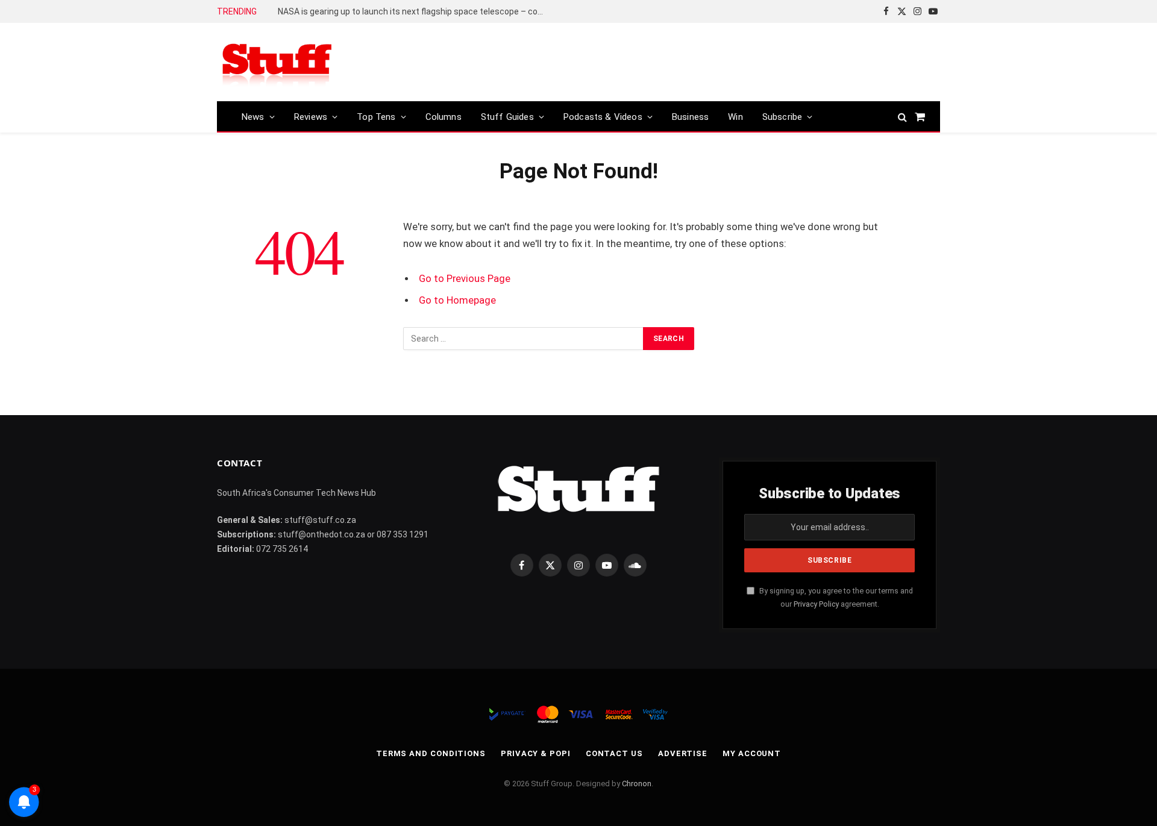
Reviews (310, 116)
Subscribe (782, 116)
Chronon (636, 783)
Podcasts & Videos (602, 116)
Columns (443, 116)
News (253, 116)
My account (752, 753)
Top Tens (376, 116)
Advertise (682, 753)
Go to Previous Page (464, 278)
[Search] (902, 116)
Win (735, 116)
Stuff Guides (507, 116)
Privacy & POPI (536, 753)
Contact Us (614, 753)
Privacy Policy (816, 604)
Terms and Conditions (431, 753)
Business (690, 116)
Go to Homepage (457, 300)
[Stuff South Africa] (277, 62)
